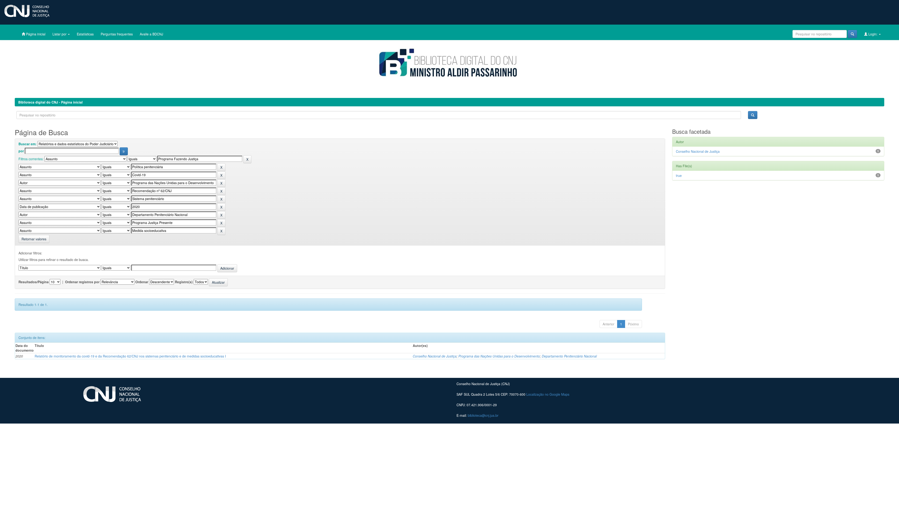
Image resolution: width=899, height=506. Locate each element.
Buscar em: (27, 143)
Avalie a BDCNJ (151, 34)
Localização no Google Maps (547, 394)
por (21, 151)
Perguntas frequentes (117, 34)
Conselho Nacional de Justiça (435, 356)
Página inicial (35, 34)
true (679, 175)
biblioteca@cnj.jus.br (483, 415)
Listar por (59, 34)
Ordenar (141, 281)
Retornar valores (34, 239)
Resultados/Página (33, 281)
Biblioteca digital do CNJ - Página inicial (50, 102)
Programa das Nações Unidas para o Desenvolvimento (499, 356)
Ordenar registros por (82, 281)
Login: (872, 34)
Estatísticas (85, 34)
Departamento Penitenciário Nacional (569, 356)
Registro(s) (184, 281)
